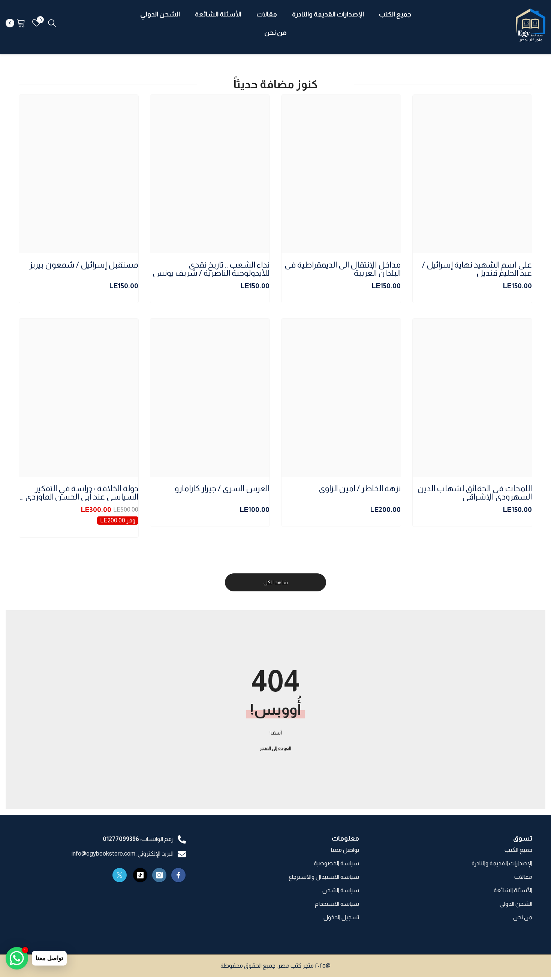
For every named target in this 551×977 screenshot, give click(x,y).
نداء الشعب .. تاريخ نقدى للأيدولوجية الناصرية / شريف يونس (211, 269)
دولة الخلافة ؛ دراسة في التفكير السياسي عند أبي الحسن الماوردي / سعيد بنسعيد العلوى (79, 493)
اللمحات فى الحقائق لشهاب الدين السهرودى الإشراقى (475, 493)
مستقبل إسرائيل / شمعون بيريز (83, 265)
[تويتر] (119, 875)
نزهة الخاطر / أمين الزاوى (360, 489)
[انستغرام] (159, 875)
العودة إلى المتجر (275, 748)
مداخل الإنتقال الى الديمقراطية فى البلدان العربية (342, 269)
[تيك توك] (140, 875)
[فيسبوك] (178, 875)
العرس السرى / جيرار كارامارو (222, 489)
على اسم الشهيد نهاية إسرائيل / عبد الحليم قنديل (477, 269)
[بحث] (52, 23)
